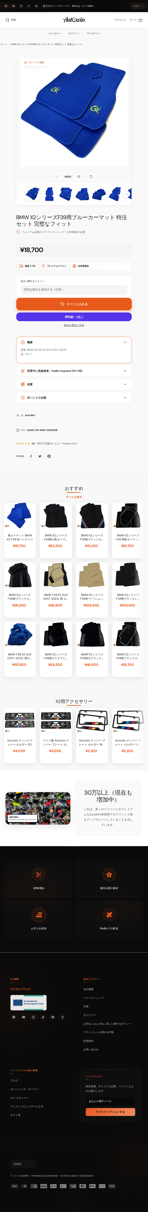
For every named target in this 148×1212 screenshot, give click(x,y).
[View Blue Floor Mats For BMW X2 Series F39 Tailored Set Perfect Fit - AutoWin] (32, 194)
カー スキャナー (19, 1097)
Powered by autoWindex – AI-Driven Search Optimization (63, 1175)
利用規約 (88, 1040)
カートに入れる (77, 304)
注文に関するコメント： (34, 281)
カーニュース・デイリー (24, 1089)
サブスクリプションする (110, 1111)
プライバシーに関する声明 (98, 1032)
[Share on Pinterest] (49, 456)
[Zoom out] (57, 177)
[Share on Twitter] (39, 456)
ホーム (3, 44)
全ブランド (74, 33)
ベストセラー (54, 33)
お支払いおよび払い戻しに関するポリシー (107, 1023)
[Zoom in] (79, 177)
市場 (85, 1006)
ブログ (14, 1080)
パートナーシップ (93, 997)
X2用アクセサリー (74, 701)
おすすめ (74, 488)
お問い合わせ (91, 1049)
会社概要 (88, 989)
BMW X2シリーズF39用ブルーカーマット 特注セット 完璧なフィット (47, 44)
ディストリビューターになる (26, 1106)
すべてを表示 (74, 497)
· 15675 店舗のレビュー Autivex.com (54, 443)
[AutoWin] (74, 20)
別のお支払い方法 (74, 325)
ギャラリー (89, 1015)
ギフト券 (15, 1115)
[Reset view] (91, 177)
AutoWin (24, 1175)
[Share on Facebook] (30, 456)
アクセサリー (93, 33)
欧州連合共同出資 (20, 988)
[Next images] (127, 194)
